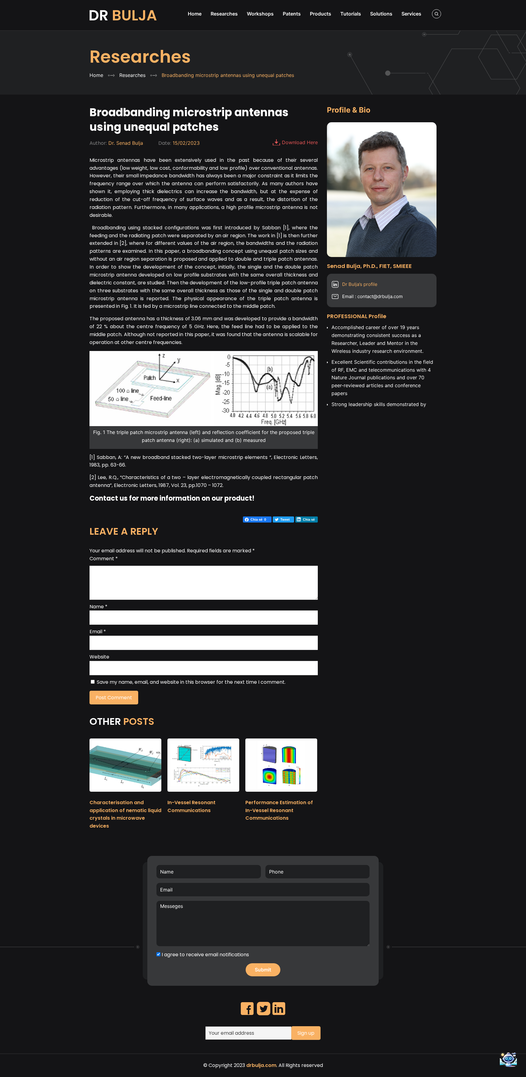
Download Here (300, 142)
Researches (140, 57)
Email (97, 631)
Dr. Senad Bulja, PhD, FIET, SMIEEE (123, 15)
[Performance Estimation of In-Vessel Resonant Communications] (281, 794)
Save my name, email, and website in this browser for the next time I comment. (191, 682)
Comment (103, 558)
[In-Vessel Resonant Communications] (203, 794)
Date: (164, 143)
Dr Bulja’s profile (359, 284)
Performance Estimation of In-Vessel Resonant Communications (279, 810)
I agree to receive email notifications (204, 954)
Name (98, 606)
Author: (98, 143)
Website (99, 656)
